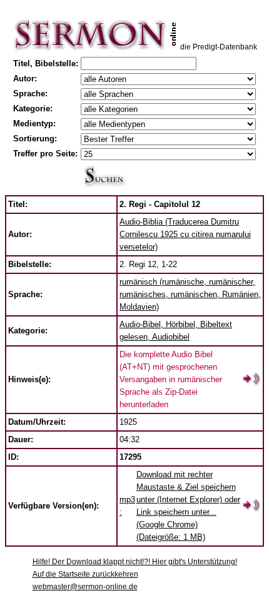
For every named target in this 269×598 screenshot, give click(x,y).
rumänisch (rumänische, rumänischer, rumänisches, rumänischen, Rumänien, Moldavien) (190, 294)
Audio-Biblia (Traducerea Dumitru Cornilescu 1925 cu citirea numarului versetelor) (185, 234)
